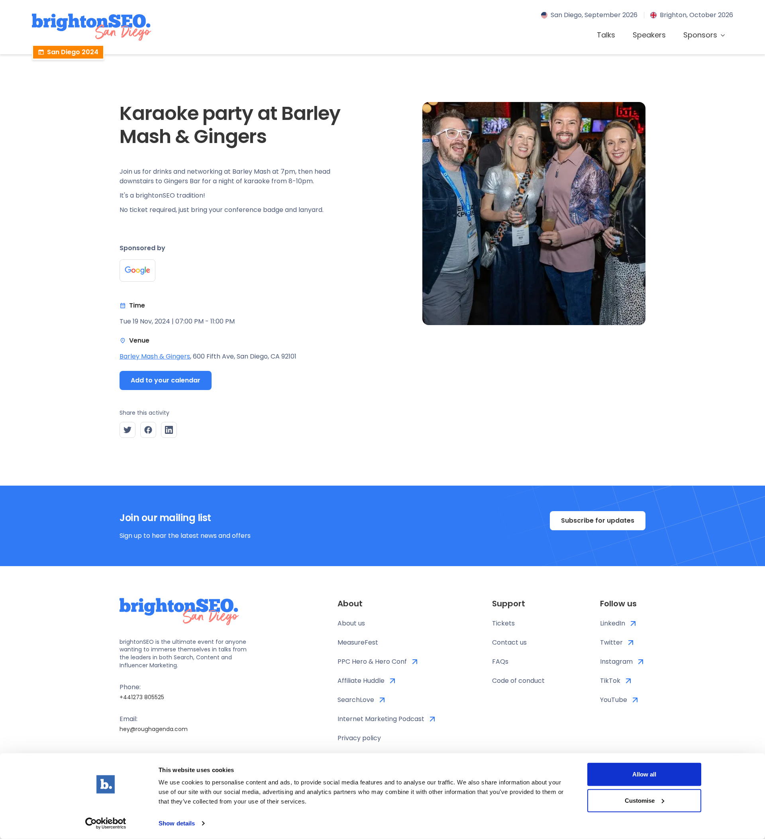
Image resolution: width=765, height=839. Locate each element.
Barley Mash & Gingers (155, 356)
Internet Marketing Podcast (380, 718)
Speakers (649, 35)
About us (351, 623)
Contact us (509, 642)
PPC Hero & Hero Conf (372, 661)
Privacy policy (359, 738)
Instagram (616, 661)
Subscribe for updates (597, 520)
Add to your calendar (165, 380)
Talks (606, 35)
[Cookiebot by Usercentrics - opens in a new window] (106, 823)
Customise (640, 800)
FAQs (500, 661)
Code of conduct (518, 680)
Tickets (503, 623)
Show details (177, 823)
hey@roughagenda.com (154, 729)
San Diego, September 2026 (594, 15)
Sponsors (700, 35)
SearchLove (355, 699)
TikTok (610, 680)
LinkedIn (612, 623)
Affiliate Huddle (360, 680)
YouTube (613, 699)
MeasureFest (357, 642)
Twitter (611, 642)
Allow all (644, 774)
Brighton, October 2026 (696, 15)
